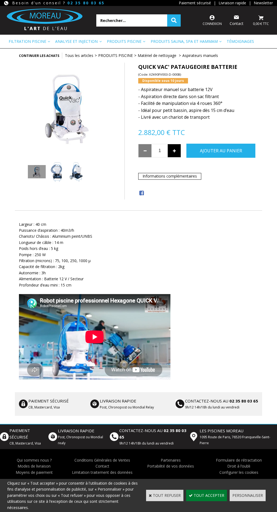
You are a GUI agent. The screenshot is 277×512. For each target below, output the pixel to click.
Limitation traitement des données (102, 472)
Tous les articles (79, 55)
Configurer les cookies (238, 472)
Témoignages (240, 41)
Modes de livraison (34, 466)
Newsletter (263, 2)
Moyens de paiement (34, 472)
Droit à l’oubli (238, 466)
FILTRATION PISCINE (27, 41)
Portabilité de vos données (170, 466)
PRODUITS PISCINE (124, 41)
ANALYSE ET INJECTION (76, 41)
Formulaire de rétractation (239, 460)
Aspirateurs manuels (200, 55)
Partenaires (171, 460)
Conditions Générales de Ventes (102, 460)
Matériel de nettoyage (157, 55)
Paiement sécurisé (195, 2)
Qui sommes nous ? (34, 460)
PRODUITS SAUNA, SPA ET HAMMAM (184, 41)
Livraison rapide (232, 2)
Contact (102, 466)
